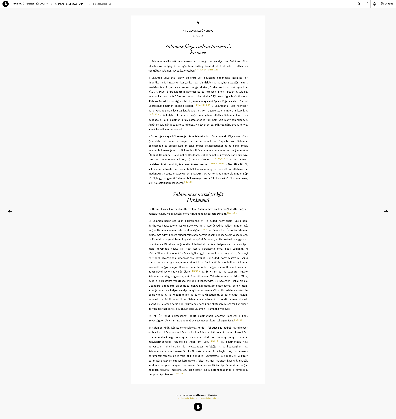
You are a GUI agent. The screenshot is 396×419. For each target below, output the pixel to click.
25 (158, 304)
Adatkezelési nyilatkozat (187, 398)
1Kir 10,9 (196, 271)
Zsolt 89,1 (217, 158)
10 (215, 141)
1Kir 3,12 (238, 320)
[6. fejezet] (386, 212)
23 (216, 281)
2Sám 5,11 (232, 213)
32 (184, 365)
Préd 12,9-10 (217, 163)
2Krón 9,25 (153, 114)
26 (149, 316)
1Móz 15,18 (201, 69)
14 (205, 173)
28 (188, 332)
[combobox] (71, 4)
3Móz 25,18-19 (203, 105)
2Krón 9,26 (213, 69)
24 (161, 299)
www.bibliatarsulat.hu (209, 398)
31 (235, 356)
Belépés (389, 3)
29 (222, 342)
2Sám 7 (204, 229)
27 (149, 328)
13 (225, 164)
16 (149, 221)
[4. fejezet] (10, 212)
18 (210, 230)
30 (246, 346)
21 (202, 262)
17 (202, 221)
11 (178, 150)
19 (149, 239)
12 (231, 159)
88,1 (226, 158)
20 (181, 249)
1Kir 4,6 (214, 341)
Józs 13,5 (178, 373)
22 (203, 272)
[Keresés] (359, 4)
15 (149, 209)
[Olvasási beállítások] (366, 4)
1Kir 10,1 (188, 182)
